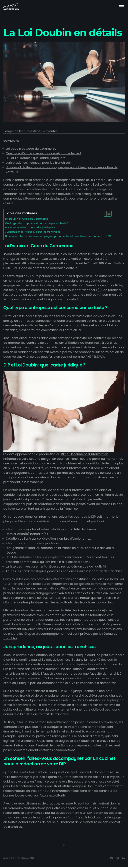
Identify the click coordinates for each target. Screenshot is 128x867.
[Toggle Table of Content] (108, 214)
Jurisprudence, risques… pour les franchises (38, 162)
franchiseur (81, 325)
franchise (83, 180)
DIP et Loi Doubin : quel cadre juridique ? (35, 158)
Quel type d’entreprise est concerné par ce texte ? (43, 153)
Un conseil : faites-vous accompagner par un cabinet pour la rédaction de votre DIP (58, 236)
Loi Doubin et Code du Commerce (31, 148)
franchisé (37, 482)
